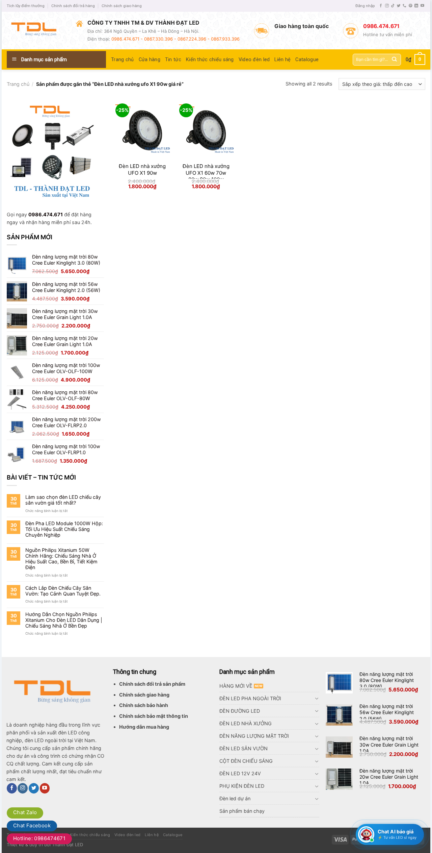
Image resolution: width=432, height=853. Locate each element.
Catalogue (307, 60)
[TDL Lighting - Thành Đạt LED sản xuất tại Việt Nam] (36, 30)
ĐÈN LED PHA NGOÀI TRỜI (250, 698)
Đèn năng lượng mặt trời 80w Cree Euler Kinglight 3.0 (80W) (386, 680)
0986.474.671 (45, 214)
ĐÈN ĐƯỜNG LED (239, 711)
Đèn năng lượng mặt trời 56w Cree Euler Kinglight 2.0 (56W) (386, 712)
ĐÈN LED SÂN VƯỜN (243, 748)
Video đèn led (254, 60)
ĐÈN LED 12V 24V (240, 773)
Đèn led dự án (234, 798)
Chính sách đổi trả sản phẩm (152, 684)
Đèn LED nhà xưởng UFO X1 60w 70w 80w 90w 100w (206, 172)
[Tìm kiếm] (394, 59)
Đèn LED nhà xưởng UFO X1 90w (142, 169)
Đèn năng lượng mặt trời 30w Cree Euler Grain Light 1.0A (388, 744)
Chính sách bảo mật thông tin (153, 716)
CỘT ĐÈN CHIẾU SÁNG (246, 761)
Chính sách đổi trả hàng (73, 5)
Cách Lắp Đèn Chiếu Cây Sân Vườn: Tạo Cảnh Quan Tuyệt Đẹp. (63, 590)
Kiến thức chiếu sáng (210, 60)
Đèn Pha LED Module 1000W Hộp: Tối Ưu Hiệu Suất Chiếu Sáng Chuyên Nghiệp (64, 529)
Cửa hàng (149, 60)
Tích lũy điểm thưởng (26, 5)
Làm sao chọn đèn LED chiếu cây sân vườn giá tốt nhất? (63, 500)
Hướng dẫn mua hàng (144, 727)
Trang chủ (122, 60)
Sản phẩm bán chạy (242, 811)
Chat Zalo (25, 812)
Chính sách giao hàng (122, 5)
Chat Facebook (32, 825)
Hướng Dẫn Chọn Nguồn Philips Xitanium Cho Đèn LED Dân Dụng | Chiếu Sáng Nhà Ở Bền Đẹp (63, 620)
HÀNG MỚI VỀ (235, 686)
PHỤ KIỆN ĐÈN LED (241, 786)
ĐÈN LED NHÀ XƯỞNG (245, 723)
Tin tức (173, 60)
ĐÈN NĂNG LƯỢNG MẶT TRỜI (254, 736)
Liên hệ (282, 60)
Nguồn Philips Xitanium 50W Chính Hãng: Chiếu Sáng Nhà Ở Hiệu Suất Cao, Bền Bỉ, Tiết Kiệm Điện (61, 558)
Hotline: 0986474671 (39, 838)
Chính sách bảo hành (143, 705)
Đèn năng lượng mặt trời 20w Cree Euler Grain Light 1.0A (388, 777)
